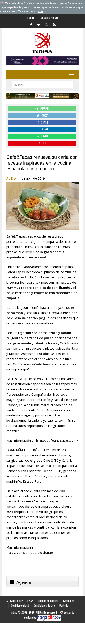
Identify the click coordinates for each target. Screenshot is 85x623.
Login (30, 18)
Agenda (23, 582)
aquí (40, 11)
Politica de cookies (48, 600)
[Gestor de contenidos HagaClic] (49, 618)
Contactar (68, 600)
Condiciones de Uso (44, 605)
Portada (64, 605)
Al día (11, 178)
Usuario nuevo (49, 18)
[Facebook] (30, 24)
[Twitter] (38, 24)
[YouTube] (46, 24)
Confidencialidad (20, 605)
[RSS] (54, 24)
